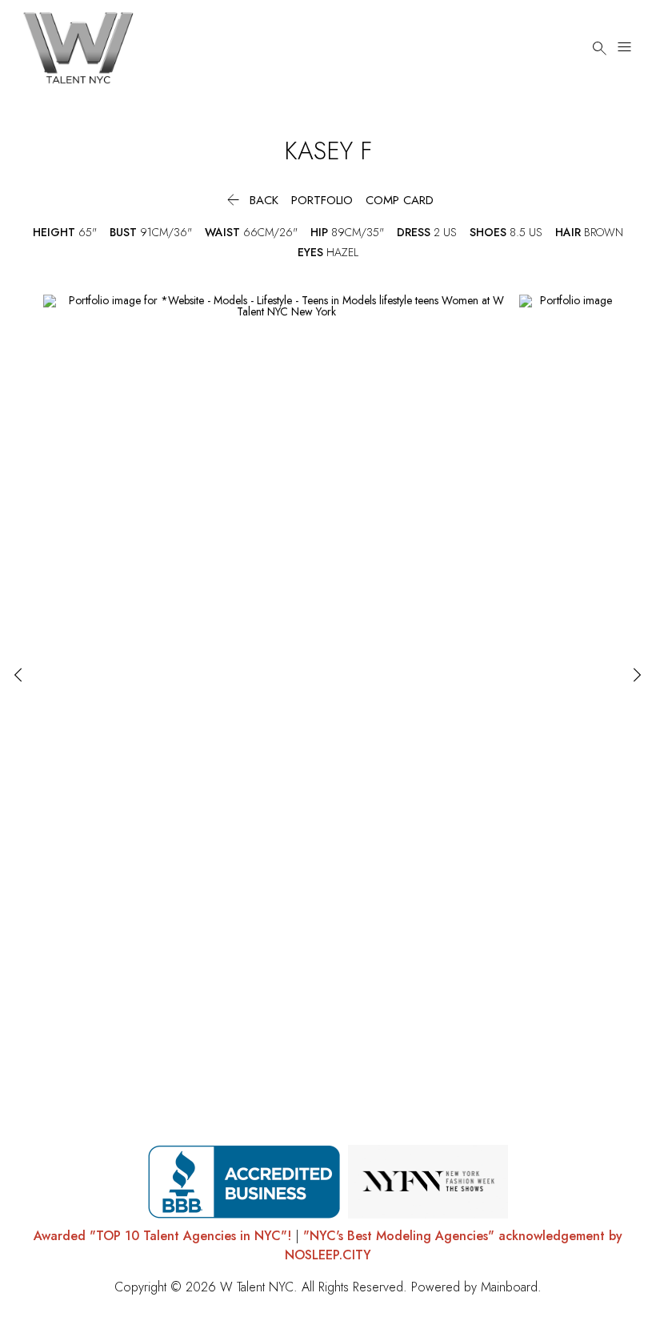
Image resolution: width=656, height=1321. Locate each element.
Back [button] (250, 201)
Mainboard (509, 1287)
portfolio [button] (322, 201)
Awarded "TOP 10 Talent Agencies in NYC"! (162, 1236)
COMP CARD (400, 201)
